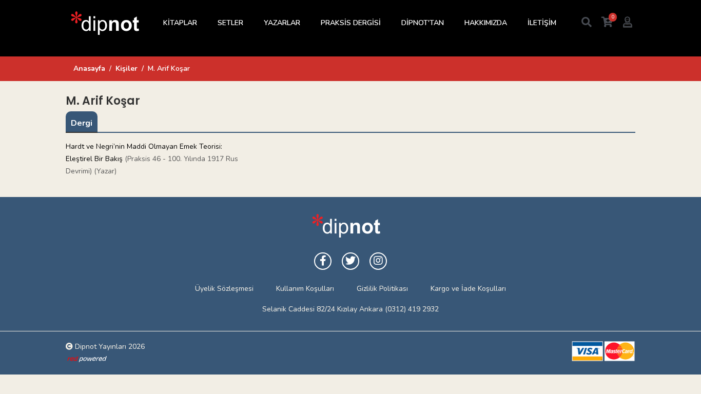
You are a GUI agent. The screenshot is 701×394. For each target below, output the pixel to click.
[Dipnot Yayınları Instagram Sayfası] (378, 261)
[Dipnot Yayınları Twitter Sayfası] (350, 261)
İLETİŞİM (542, 23)
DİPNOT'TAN (422, 23)
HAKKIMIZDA (485, 23)
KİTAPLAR (180, 23)
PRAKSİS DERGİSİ (351, 23)
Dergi (81, 123)
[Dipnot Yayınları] (104, 23)
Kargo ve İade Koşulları (468, 288)
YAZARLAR (282, 23)
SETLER (230, 23)
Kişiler (126, 68)
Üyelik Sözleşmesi (224, 288)
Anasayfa (89, 68)
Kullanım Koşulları (305, 288)
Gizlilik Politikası (382, 288)
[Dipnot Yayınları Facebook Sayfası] (323, 261)
